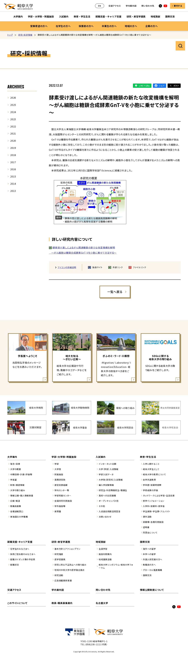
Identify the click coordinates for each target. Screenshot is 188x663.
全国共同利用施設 (63, 500)
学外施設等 (59, 506)
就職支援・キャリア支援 (108, 16)
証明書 (146, 527)
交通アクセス (115, 5)
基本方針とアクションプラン (67, 548)
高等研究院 (59, 479)
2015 (13, 176)
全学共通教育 (149, 479)
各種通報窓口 (16, 511)
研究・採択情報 (25, 34)
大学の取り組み (17, 490)
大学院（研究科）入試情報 (111, 479)
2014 (13, 183)
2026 (13, 97)
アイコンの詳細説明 (67, 267)
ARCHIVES (15, 87)
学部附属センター (62, 495)
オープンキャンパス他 (109, 500)
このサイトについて (17, 603)
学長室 (13, 479)
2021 (13, 133)
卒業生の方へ (109, 26)
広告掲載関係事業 (63, 580)
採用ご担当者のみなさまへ (23, 554)
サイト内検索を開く (180, 45)
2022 (13, 126)
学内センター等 (61, 490)
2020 (13, 140)
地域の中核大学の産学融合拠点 (69, 569)
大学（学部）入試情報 (108, 469)
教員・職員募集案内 (62, 603)
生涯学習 (103, 548)
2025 (13, 105)
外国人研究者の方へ (152, 559)
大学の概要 (15, 469)
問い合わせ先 (147, 5)
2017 (13, 162)
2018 (13, 155)
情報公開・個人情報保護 (21, 495)
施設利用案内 (105, 554)
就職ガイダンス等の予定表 (22, 559)
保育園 (57, 511)
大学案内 (18, 16)
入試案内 (63, 16)
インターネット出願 (107, 463)
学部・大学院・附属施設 (41, 16)
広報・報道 (15, 500)
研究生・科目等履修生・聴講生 (113, 490)
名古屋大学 (102, 603)
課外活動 (147, 516)
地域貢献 (155, 16)
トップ (10, 34)
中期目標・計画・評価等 (21, 474)
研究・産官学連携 (136, 16)
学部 (56, 463)
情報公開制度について (152, 590)
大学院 (57, 469)
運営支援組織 (61, 484)
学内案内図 (131, 5)
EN (99, 5)
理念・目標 (15, 463)
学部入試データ (106, 474)
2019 (13, 148)
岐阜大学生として (151, 469)
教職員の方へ (149, 564)
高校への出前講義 (107, 495)
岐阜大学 (18, 6)
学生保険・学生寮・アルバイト (156, 511)
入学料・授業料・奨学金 (154, 506)
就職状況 (14, 564)
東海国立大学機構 (19, 516)
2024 (13, 112)
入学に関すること (151, 463)
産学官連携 (59, 559)
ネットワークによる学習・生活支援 (159, 495)
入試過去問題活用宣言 (109, 511)
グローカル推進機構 (152, 569)
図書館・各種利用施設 (153, 521)
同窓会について (150, 532)
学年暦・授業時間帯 (152, 484)
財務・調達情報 (17, 484)
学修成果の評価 (150, 490)
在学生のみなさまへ (19, 548)
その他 (102, 506)
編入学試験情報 (106, 484)
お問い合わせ (105, 516)
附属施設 (58, 474)
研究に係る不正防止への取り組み (70, 564)
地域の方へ (131, 26)
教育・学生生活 (82, 16)
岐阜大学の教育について (154, 474)
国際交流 (170, 16)
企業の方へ (151, 26)
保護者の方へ (86, 26)
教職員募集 (15, 506)
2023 (13, 119)
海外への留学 (149, 548)
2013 (13, 191)
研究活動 (58, 575)
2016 (13, 169)
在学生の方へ (63, 26)
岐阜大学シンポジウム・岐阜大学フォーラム (116, 566)
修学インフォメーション (153, 500)
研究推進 (58, 554)
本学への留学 (149, 554)
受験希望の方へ (39, 26)
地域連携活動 (105, 559)
